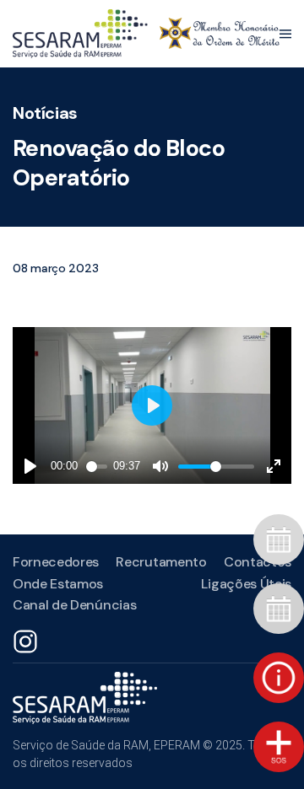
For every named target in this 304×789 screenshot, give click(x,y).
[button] (285, 33)
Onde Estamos (58, 584)
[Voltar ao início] (146, 33)
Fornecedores (56, 562)
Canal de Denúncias (74, 605)
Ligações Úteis (246, 584)
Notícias (45, 113)
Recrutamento (161, 562)
